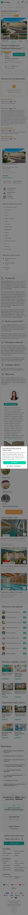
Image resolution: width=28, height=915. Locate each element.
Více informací (18, 459)
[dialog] (14, 457)
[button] (14, 466)
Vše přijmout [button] (14, 462)
